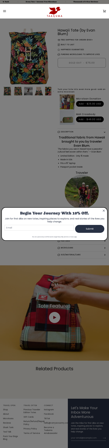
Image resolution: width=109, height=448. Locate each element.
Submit (90, 228)
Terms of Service (70, 236)
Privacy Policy (60, 236)
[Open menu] (7, 11)
